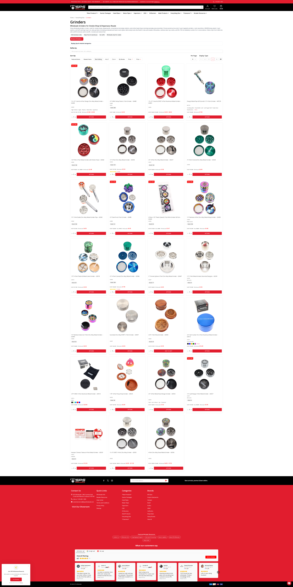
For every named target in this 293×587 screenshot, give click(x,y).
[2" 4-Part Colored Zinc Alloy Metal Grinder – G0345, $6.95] (204, 140)
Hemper (149, 500)
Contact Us (116, 537)
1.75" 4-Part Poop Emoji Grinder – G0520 (121, 394)
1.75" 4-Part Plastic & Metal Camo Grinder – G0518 (85, 276)
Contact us (157, 1)
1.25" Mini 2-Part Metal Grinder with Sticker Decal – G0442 (87, 160)
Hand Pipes (116, 13)
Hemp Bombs (151, 516)
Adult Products (163, 13)
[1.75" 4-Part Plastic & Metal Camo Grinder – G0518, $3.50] (88, 257)
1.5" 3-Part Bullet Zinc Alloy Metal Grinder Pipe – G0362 (86, 217)
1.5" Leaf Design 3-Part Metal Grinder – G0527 (200, 394)
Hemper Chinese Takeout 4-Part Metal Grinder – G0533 (87, 452)
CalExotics (150, 511)
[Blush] (77, 402)
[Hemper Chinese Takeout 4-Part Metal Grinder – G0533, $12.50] (88, 433)
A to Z (107, 59)
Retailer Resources (200, 13)
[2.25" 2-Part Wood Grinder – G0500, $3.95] (165, 315)
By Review (122, 59)
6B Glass (149, 494)
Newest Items (87, 59)
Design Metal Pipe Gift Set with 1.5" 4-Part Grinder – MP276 (204, 101)
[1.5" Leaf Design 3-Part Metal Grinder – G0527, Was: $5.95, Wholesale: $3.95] (204, 374)
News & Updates (162, 537)
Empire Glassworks (152, 497)
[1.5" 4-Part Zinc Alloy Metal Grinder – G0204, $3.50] (127, 140)
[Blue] (190, 344)
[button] (75, 572)
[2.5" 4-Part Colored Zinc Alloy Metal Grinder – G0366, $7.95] (127, 257)
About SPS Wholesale (174, 537)
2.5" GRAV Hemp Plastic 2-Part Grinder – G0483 (123, 101)
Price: (131, 59)
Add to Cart (168, 351)
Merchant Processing (150, 537)
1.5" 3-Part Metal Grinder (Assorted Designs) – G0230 (202, 276)
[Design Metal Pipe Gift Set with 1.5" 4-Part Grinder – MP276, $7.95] (204, 82)
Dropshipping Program (137, 537)
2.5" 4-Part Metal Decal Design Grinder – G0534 (161, 394)
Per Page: (194, 56)
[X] (108, 480)
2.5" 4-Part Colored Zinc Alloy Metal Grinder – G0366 (124, 276)
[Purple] (195, 344)
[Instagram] (112, 480)
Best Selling (98, 59)
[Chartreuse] (74, 402)
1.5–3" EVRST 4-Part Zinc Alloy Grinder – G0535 (123, 452)
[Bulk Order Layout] (220, 59)
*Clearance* (187, 13)
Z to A (113, 59)
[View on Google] (78, 566)
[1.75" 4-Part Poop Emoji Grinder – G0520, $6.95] (127, 374)
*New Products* (92, 13)
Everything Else (175, 13)
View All (149, 519)
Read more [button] (80, 578)
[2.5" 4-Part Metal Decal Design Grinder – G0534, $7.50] (165, 374)
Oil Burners (152, 13)
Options (91, 117)
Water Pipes (127, 13)
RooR (148, 503)
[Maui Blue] (76, 402)
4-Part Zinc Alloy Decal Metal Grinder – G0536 (161, 452)
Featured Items (75, 59)
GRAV (149, 508)
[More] (97, 13)
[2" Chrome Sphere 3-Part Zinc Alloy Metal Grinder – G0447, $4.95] (165, 257)
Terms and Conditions (103, 503)
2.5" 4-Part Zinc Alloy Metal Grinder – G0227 (160, 160)
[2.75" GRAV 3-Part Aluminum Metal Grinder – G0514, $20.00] (88, 374)
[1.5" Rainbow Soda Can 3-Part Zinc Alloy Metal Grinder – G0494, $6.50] (88, 315)
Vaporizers (137, 13)
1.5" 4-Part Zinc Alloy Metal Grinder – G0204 (122, 160)
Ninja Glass (150, 514)
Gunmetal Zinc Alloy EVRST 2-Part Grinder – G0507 (124, 335)
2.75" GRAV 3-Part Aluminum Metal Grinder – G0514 (85, 394)
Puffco (149, 505)
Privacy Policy (100, 505)
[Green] (193, 344)
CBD (144, 13)
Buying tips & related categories (81, 43)
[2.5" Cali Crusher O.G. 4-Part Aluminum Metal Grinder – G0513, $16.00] (204, 315)
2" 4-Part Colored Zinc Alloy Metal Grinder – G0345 (201, 160)
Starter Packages (105, 13)
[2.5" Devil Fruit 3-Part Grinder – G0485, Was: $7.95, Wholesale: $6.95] (127, 198)
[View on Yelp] (98, 566)
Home (72, 17)
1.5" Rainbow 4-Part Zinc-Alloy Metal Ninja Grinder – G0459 (204, 217)
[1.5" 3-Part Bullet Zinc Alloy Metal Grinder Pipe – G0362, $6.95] (88, 198)
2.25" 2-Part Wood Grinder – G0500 (158, 335)
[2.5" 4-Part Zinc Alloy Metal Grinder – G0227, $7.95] (165, 140)
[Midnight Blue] (79, 402)
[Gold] (191, 344)
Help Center (100, 500)
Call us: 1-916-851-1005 (79, 499)
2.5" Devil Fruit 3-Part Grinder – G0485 (120, 217)
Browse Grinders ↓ (76, 39)
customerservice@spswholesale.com (83, 502)
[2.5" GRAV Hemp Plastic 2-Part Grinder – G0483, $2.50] (127, 82)
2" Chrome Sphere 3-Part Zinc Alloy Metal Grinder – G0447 (165, 276)
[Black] (188, 344)
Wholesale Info (101, 494)
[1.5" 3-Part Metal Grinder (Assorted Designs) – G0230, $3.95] (204, 257)
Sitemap (99, 508)
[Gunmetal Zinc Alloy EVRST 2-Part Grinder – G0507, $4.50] (127, 315)
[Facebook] (104, 480)
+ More (195, 109)
